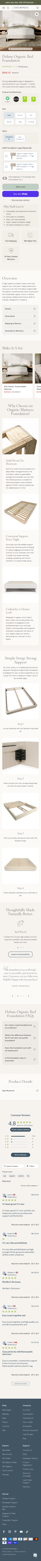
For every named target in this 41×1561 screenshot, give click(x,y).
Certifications (28, 1418)
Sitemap (5, 1474)
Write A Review (20, 1155)
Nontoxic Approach (30, 1430)
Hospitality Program (10, 1520)
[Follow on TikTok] (27, 1531)
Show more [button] (6, 1181)
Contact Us (27, 1450)
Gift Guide (6, 1458)
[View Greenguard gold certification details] (24, 99)
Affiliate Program (8, 1498)
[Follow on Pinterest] (15, 1531)
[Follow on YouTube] (21, 1531)
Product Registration (27, 1463)
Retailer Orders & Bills (9, 1508)
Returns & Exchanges (27, 1474)
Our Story (26, 1410)
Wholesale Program (9, 1502)
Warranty (26, 1487)
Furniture (5, 1426)
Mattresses (6, 1410)
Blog (24, 1438)
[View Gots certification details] (7, 99)
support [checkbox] (12, 1176)
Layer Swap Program (27, 1481)
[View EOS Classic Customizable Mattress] (17, 368)
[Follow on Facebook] (3, 1531)
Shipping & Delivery (30, 1458)
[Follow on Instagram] (9, 1531)
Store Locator (7, 1470)
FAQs (25, 1454)
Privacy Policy (7, 1552)
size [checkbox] (4, 1176)
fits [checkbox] (28, 1176)
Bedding (5, 1414)
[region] (20, 1136)
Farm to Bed (27, 1422)
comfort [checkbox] (21, 1176)
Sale (4, 1430)
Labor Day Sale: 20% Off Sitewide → (20, 2)
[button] (32, 1224)
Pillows (5, 1422)
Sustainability (28, 1414)
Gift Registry (7, 1466)
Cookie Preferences (9, 1554)
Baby (4, 1418)
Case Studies (28, 1434)
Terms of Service (20, 1552)
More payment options (20, 200)
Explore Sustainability (20, 954)
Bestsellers (6, 1450)
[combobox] (30, 1186)
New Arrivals (7, 1454)
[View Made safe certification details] (16, 99)
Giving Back (27, 1426)
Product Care (28, 1469)
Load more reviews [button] (20, 1384)
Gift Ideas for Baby (9, 1462)
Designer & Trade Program (8, 1514)
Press (4, 1524)
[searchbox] (13, 1166)
